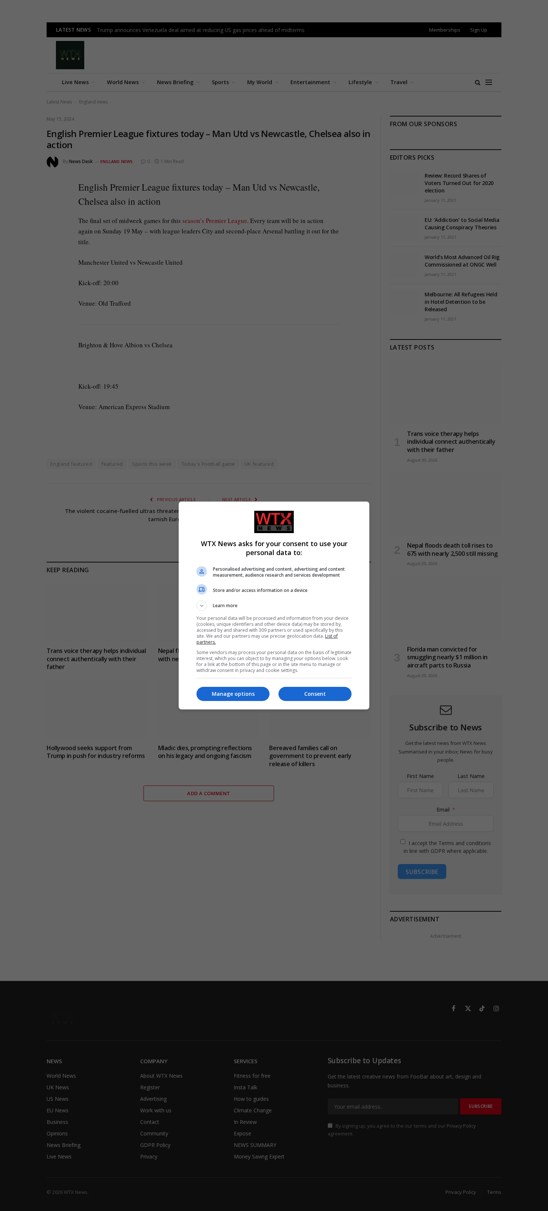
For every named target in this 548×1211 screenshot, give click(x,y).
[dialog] (274, 605)
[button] (274, 605)
